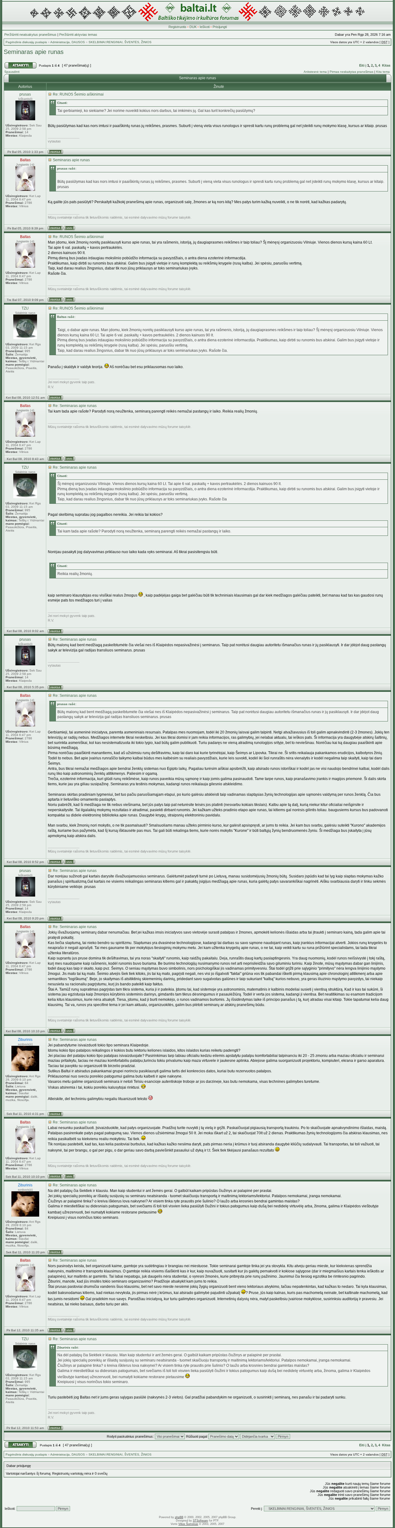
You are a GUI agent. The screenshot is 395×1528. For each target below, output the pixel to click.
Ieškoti (205, 27)
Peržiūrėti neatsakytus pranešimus (30, 34)
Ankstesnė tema (315, 71)
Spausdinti (11, 71)
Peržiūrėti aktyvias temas (78, 34)
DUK (193, 27)
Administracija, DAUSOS (67, 42)
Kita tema (383, 71)
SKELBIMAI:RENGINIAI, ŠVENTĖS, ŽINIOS (120, 42)
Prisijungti (220, 27)
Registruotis (177, 27)
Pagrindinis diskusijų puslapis (26, 42)
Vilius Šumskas (188, 1524)
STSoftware (200, 1520)
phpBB (179, 1517)
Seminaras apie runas (34, 51)
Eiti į (362, 65)
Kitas (386, 65)
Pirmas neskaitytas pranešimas (351, 71)
